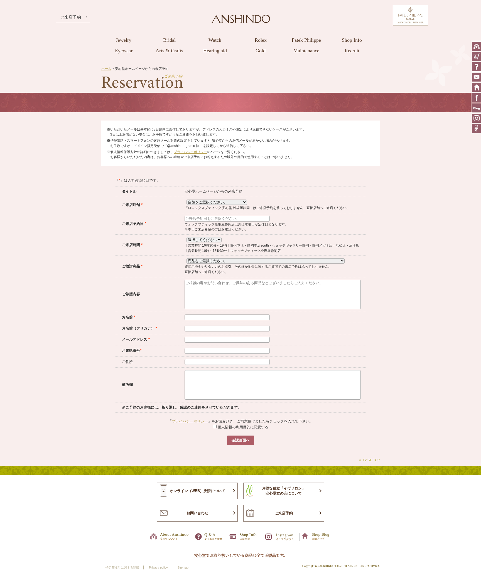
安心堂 (240, 19)
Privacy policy (158, 567)
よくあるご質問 (476, 66)
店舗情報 (243, 537)
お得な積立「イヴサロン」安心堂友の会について (283, 490)
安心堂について (476, 46)
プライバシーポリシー (190, 152)
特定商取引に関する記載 (122, 567)
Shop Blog (316, 537)
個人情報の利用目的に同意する (242, 427)
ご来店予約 (70, 17)
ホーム (106, 68)
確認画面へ (241, 440)
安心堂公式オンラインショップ (476, 56)
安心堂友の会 (476, 128)
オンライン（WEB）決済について (197, 491)
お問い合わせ (476, 77)
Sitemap (183, 567)
